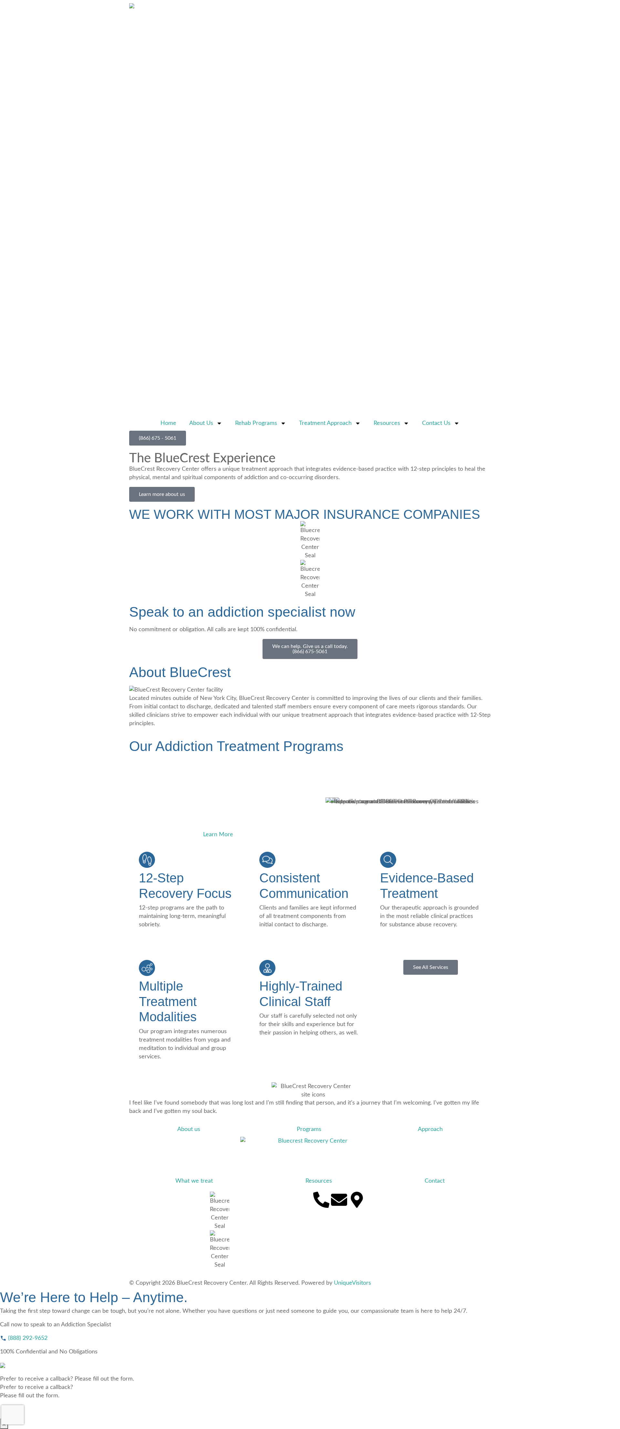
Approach (430, 1129)
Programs (309, 1129)
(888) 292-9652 (26, 1338)
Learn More (218, 835)
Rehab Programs (256, 423)
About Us (201, 423)
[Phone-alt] (321, 1200)
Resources (387, 423)
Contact (435, 1181)
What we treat (194, 1181)
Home (168, 423)
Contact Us (436, 423)
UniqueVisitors (352, 1283)
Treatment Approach (325, 423)
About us (188, 1129)
